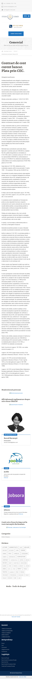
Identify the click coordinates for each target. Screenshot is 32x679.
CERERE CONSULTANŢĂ (16, 33)
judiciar (27, 565)
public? (27, 575)
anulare (26, 547)
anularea (4, 550)
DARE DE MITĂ (5, 634)
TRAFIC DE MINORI (6, 632)
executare (24, 563)
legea (4, 568)
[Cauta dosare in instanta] (16, 404)
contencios (12, 556)
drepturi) (16, 563)
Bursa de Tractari (16, 616)
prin (17, 572)
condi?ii (4, 556)
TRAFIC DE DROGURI (6, 628)
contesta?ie (21, 556)
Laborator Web (22, 676)
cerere (23, 550)
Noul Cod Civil (5, 662)
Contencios (4, 651)
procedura (13, 575)
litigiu (14, 568)
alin (21, 547)
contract (5, 560)
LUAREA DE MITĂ (6, 636)
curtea (21, 560)
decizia (27, 560)
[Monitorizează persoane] (16, 393)
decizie (4, 563)
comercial (16, 553)
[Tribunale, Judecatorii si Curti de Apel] (16, 527)
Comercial (4, 647)
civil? (10, 553)
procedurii (20, 575)
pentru (4, 572)
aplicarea (11, 550)
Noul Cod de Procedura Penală (9, 660)
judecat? (21, 565)
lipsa (9, 568)
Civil (2, 645)
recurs (10, 578)
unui (19, 578)
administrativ (13, 547)
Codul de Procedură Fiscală (8, 666)
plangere (11, 572)
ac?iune (4, 547)
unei (15, 578)
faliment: (4, 565)
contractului (14, 560)
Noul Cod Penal (5, 658)
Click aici (6, 477)
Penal (3, 643)
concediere (24, 553)
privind (22, 572)
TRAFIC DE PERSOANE (7, 630)
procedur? (5, 575)
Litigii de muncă (5, 649)
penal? (25, 568)
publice (4, 578)
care (17, 550)
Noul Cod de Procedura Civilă (9, 664)
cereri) (4, 553)
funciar (15, 565)
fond (10, 565)
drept (10, 563)
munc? (20, 569)
